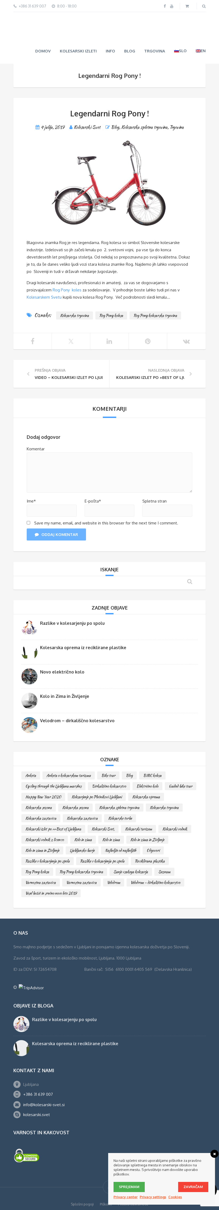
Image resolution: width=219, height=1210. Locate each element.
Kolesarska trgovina (74, 315)
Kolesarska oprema (146, 796)
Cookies (175, 1197)
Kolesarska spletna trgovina (144, 127)
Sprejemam (129, 1187)
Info (110, 50)
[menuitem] (180, 50)
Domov (43, 50)
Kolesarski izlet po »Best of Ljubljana (53, 828)
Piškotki (106, 1203)
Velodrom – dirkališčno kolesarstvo (77, 720)
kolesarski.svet (36, 1114)
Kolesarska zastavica (40, 817)
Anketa (30, 775)
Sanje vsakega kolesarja (131, 871)
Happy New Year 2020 (43, 796)
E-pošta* (93, 500)
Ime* (31, 500)
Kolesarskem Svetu (44, 296)
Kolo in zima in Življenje (147, 839)
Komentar (36, 448)
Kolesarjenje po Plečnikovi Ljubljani (97, 796)
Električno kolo (147, 785)
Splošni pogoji (82, 1203)
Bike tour (108, 775)
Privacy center (126, 1197)
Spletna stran (154, 500)
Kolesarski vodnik (174, 828)
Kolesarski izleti (78, 50)
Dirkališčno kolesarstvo (109, 785)
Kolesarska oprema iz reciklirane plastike (83, 647)
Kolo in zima (83, 839)
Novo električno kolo (62, 671)
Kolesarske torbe (120, 817)
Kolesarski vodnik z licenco (44, 839)
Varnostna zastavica (40, 882)
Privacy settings (153, 1197)
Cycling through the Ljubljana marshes (53, 785)
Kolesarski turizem (138, 828)
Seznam (164, 871)
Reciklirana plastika (150, 860)
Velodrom (113, 882)
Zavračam (193, 1187)
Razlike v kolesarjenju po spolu (72, 622)
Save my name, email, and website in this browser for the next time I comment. (106, 522)
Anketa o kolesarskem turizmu (68, 775)
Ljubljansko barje (82, 850)
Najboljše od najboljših (120, 850)
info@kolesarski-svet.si (44, 1104)
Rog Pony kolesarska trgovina (155, 315)
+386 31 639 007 (38, 1093)
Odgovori (153, 850)
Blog (129, 50)
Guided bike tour (180, 785)
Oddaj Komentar (59, 533)
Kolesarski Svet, (103, 828)
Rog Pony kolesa (111, 315)
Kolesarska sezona (38, 807)
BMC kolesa (152, 775)
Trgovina (154, 50)
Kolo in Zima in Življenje (64, 695)
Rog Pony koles (67, 289)
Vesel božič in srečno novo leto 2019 (51, 892)
